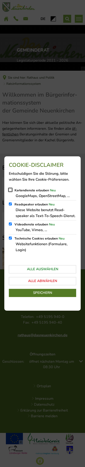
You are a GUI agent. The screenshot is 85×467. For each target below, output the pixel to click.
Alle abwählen (42, 281)
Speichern (42, 292)
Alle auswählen (42, 269)
